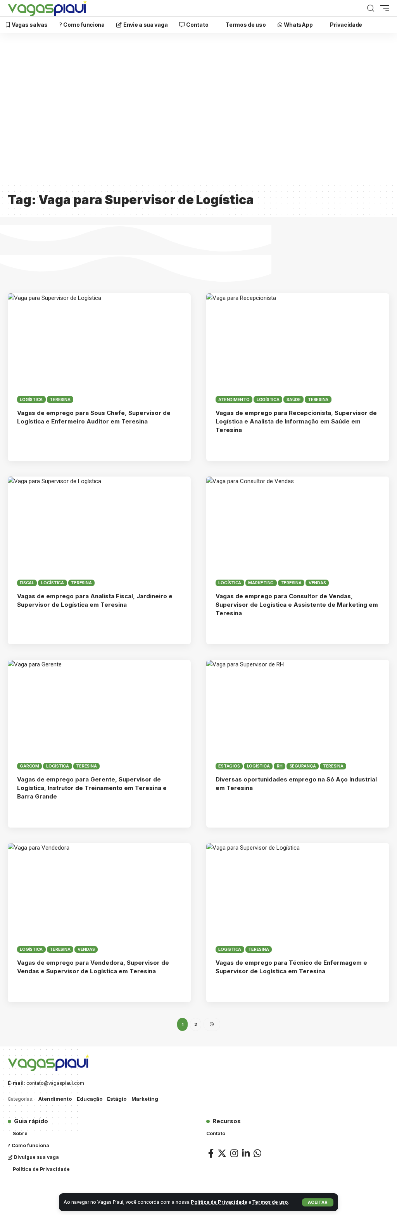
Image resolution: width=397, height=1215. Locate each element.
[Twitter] (222, 1153)
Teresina (60, 399)
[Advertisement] (198, 113)
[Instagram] (234, 1153)
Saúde (294, 399)
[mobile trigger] (382, 8)
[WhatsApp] (257, 1153)
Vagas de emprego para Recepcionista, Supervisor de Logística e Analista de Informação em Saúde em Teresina (296, 421)
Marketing (261, 582)
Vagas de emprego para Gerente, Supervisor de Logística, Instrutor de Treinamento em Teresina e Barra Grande (92, 788)
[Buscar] (370, 8)
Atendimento (233, 399)
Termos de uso (270, 1202)
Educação (89, 1099)
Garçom (29, 766)
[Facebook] (211, 1153)
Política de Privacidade (219, 1202)
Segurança (303, 766)
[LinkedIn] (246, 1153)
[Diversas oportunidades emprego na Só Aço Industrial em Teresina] (297, 714)
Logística (31, 399)
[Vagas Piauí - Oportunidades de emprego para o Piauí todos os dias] (47, 8)
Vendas (317, 582)
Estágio (116, 1099)
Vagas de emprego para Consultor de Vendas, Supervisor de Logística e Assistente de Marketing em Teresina (297, 604)
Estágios (229, 766)
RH (280, 766)
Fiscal (27, 582)
